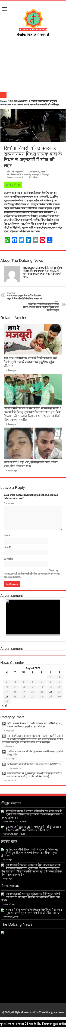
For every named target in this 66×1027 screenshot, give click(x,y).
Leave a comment (15, 177)
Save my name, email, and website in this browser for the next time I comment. (32, 574)
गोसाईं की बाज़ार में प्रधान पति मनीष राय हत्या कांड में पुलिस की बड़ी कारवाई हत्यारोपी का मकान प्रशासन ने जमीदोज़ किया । (31, 814)
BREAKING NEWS (19, 101)
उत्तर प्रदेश (36, 174)
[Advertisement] (33, 63)
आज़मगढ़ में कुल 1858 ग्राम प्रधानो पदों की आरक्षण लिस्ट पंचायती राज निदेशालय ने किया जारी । (33, 828)
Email (7, 547)
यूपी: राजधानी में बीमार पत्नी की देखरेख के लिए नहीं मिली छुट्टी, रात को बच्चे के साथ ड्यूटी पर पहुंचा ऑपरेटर (30, 362)
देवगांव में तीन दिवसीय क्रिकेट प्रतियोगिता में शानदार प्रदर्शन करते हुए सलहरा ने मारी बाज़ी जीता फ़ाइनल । (34, 911)
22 (50, 691)
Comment (9, 503)
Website (8, 558)
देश (43, 174)
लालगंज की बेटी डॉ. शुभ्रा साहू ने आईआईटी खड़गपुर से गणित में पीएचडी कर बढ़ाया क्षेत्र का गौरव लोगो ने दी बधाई (34, 775)
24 (6, 696)
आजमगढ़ (27, 174)
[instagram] (38, 1008)
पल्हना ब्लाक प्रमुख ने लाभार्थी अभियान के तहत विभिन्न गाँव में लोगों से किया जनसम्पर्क (24, 296)
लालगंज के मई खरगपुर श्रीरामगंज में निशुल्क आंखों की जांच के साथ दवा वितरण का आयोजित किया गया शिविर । (30, 897)
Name (8, 535)
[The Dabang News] (33, 21)
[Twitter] (31, 1008)
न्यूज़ (47, 174)
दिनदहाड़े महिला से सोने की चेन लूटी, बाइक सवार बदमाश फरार (34, 764)
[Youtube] (34, 1008)
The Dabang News (15, 171)
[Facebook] (28, 1008)
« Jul (4, 705)
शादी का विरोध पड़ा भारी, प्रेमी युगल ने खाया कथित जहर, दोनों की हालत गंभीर (31, 464)
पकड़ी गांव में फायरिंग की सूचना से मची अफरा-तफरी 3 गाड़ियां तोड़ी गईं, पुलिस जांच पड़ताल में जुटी (41, 305)
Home (3, 101)
